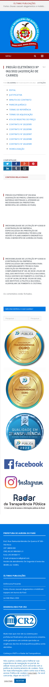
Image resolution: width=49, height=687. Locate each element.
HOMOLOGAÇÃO (16, 149)
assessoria (32, 637)
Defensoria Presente (12, 584)
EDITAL (12, 90)
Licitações (41, 83)
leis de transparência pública (28, 644)
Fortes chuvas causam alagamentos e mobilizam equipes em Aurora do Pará (25, 6)
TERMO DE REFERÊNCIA (20, 109)
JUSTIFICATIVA (15, 95)
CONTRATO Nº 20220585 (20, 124)
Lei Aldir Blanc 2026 (11, 598)
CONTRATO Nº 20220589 (20, 144)
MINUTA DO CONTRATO (20, 99)
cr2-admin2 (11, 83)
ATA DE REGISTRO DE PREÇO (22, 119)
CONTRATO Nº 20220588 (20, 139)
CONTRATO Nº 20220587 (20, 134)
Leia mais (32, 673)
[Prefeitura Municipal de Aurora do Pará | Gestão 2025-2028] (24, 32)
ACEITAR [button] (20, 680)
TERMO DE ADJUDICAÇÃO (21, 114)
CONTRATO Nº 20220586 (20, 129)
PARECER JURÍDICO (17, 104)
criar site (20, 633)
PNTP (15, 653)
